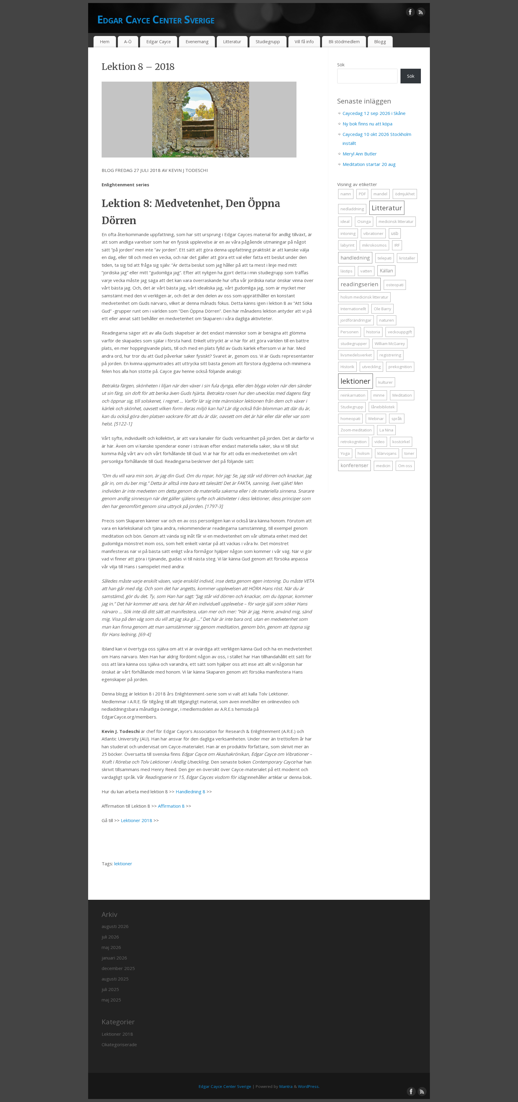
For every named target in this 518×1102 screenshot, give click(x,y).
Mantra (286, 1086)
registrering (390, 355)
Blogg (380, 41)
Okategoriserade (119, 1044)
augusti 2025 (115, 979)
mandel (380, 194)
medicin (383, 465)
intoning (348, 233)
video (379, 441)
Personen (350, 332)
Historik (347, 366)
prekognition (400, 366)
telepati (384, 258)
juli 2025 (110, 989)
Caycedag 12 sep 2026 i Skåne (374, 113)
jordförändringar (356, 320)
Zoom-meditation (356, 430)
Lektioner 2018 (136, 820)
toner (409, 453)
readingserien (359, 284)
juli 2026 (110, 937)
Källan (386, 270)
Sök (340, 65)
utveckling (371, 366)
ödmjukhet (405, 194)
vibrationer (373, 233)
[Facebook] (410, 13)
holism (364, 453)
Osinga (364, 221)
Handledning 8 (190, 791)
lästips (347, 271)
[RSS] (420, 13)
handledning (355, 257)
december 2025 (118, 968)
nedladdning (352, 209)
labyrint (347, 245)
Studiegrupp (268, 41)
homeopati (350, 418)
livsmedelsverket (356, 355)
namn (346, 194)
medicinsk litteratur (396, 221)
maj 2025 (111, 1000)
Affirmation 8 (171, 806)
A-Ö (128, 41)
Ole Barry (382, 308)
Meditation (402, 395)
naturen (386, 320)
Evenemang (197, 41)
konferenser (354, 465)
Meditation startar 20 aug (369, 164)
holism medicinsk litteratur (364, 297)
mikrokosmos (374, 245)
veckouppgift (400, 332)
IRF (397, 245)
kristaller (407, 258)
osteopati (394, 284)
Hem (104, 41)
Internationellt (353, 308)
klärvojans (387, 453)
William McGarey (390, 343)
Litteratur (232, 41)
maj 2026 (111, 947)
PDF (362, 194)
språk (396, 418)
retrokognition (354, 441)
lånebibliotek (383, 407)
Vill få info (304, 41)
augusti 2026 (115, 926)
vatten (366, 271)
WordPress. (309, 1086)
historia (373, 332)
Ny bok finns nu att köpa (367, 124)
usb (394, 233)
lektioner (123, 863)
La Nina (386, 430)
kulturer (385, 382)
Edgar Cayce (158, 41)
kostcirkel (401, 441)
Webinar (376, 418)
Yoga (345, 453)
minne (379, 395)
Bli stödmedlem (344, 41)
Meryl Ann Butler (360, 154)
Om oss (405, 465)
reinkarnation (353, 395)
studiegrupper (354, 343)
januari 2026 (114, 958)
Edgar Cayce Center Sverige (155, 19)
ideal (345, 221)
